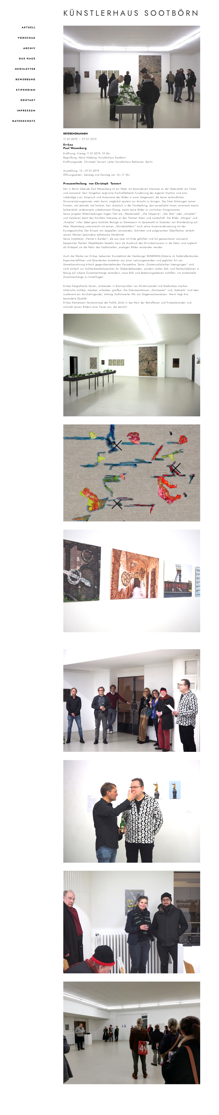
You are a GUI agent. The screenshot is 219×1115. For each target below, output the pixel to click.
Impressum (26, 110)
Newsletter (25, 69)
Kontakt (28, 100)
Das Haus (27, 58)
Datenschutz (24, 121)
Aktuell (29, 27)
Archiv (29, 48)
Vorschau (27, 38)
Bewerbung (26, 79)
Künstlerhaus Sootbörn (131, 13)
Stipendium (26, 90)
